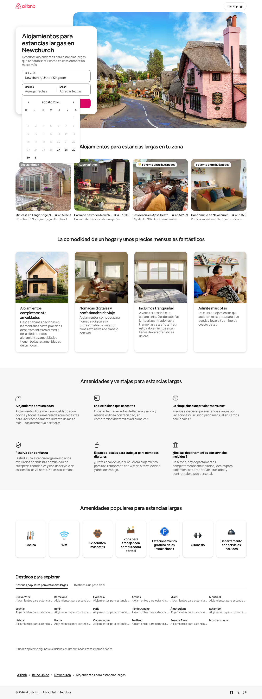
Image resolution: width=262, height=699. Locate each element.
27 (58, 149)
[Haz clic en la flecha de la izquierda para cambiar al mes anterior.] (29, 102)
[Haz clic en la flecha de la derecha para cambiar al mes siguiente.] (73, 102)
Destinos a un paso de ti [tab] (89, 585)
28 (66, 149)
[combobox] (56, 77)
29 (73, 149)
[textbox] (39, 91)
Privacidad (49, 692)
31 (36, 157)
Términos (65, 692)
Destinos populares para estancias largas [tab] (42, 585)
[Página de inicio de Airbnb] (25, 6)
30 (28, 157)
